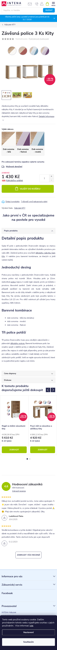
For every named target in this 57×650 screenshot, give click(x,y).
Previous (48, 390)
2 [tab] (29, 459)
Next (53, 390)
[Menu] (53, 3)
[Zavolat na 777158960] (36, 4)
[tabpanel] (14, 425)
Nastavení (28, 632)
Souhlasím (28, 641)
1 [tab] (27, 459)
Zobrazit (14, 449)
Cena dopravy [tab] (10, 373)
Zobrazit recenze (19, 491)
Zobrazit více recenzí (28, 555)
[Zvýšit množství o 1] (51, 176)
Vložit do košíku (30, 188)
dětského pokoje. (17, 343)
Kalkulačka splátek (14, 180)
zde (31, 625)
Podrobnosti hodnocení (39, 39)
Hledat (49, 10)
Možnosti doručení (14, 166)
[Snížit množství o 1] (51, 180)
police (13, 282)
